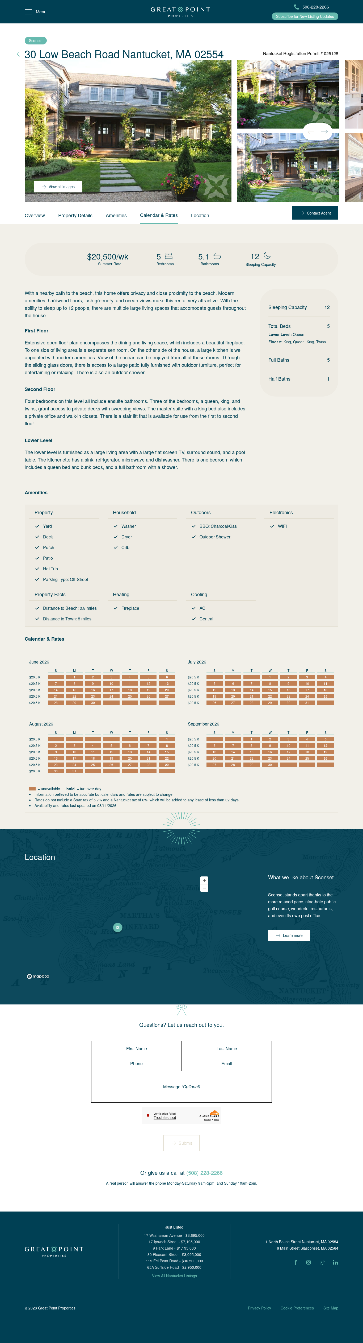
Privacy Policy (259, 1308)
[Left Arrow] (310, 132)
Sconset (36, 40)
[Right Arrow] (324, 132)
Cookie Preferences (297, 1308)
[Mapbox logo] (38, 976)
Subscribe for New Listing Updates (305, 16)
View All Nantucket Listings (174, 1275)
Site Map (330, 1308)
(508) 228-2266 (204, 1172)
